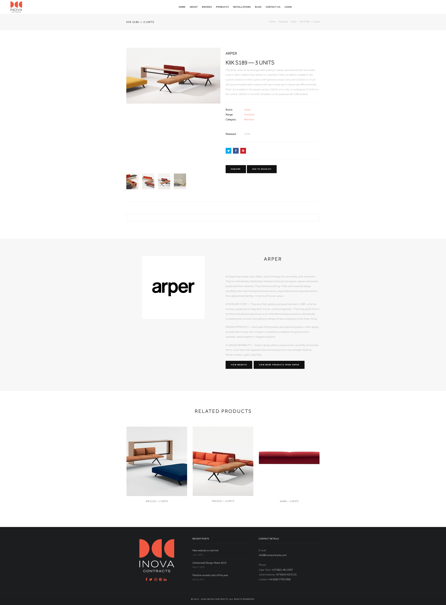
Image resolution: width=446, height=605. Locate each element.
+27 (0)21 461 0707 (282, 569)
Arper (294, 21)
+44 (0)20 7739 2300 (279, 579)
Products (222, 7)
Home (182, 7)
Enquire (236, 169)
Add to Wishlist (262, 169)
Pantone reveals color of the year (210, 575)
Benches (249, 119)
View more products (279, 365)
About (194, 7)
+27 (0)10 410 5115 (286, 574)
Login (288, 7)
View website (239, 365)
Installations (242, 7)
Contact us (273, 7)
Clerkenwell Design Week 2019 (209, 562)
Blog (258, 7)
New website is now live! (205, 550)
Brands (207, 7)
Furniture (249, 114)
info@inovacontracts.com (273, 555)
